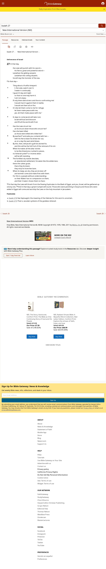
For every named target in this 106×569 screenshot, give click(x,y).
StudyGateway (43, 497)
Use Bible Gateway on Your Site (49, 460)
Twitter (40, 542)
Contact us (41, 466)
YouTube (40, 545)
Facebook (41, 531)
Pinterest (41, 537)
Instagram (41, 534)
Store (39, 435)
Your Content (40, 40)
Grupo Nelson (42, 506)
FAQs (39, 455)
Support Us (41, 444)
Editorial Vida (42, 509)
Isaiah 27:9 (13, 201)
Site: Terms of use (44, 481)
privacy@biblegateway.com (11, 410)
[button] (102, 3)
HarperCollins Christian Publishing (50, 503)
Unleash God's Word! (62, 237)
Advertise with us (44, 463)
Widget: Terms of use (45, 483)
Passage (5, 40)
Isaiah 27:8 (13, 198)
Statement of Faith (44, 429)
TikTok (40, 539)
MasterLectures (43, 520)
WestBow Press (43, 514)
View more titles (53, 345)
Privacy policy (43, 469)
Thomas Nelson (43, 511)
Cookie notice (42, 478)
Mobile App (41, 432)
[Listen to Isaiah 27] (32, 46)
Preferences (42, 559)
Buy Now (32, 337)
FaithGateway (42, 494)
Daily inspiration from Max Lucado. (52, 9)
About (39, 424)
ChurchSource (43, 500)
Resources (15, 40)
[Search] (101, 26)
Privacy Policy (88, 408)
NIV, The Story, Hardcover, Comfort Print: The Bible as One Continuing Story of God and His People (39, 318)
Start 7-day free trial (13, 255)
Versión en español (44, 556)
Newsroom (41, 441)
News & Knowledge (45, 426)
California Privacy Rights (47, 472)
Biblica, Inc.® (77, 225)
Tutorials (40, 457)
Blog (39, 438)
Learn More (30, 255)
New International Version (18, 221)
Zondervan (41, 517)
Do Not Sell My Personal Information (52, 475)
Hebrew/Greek (27, 40)
